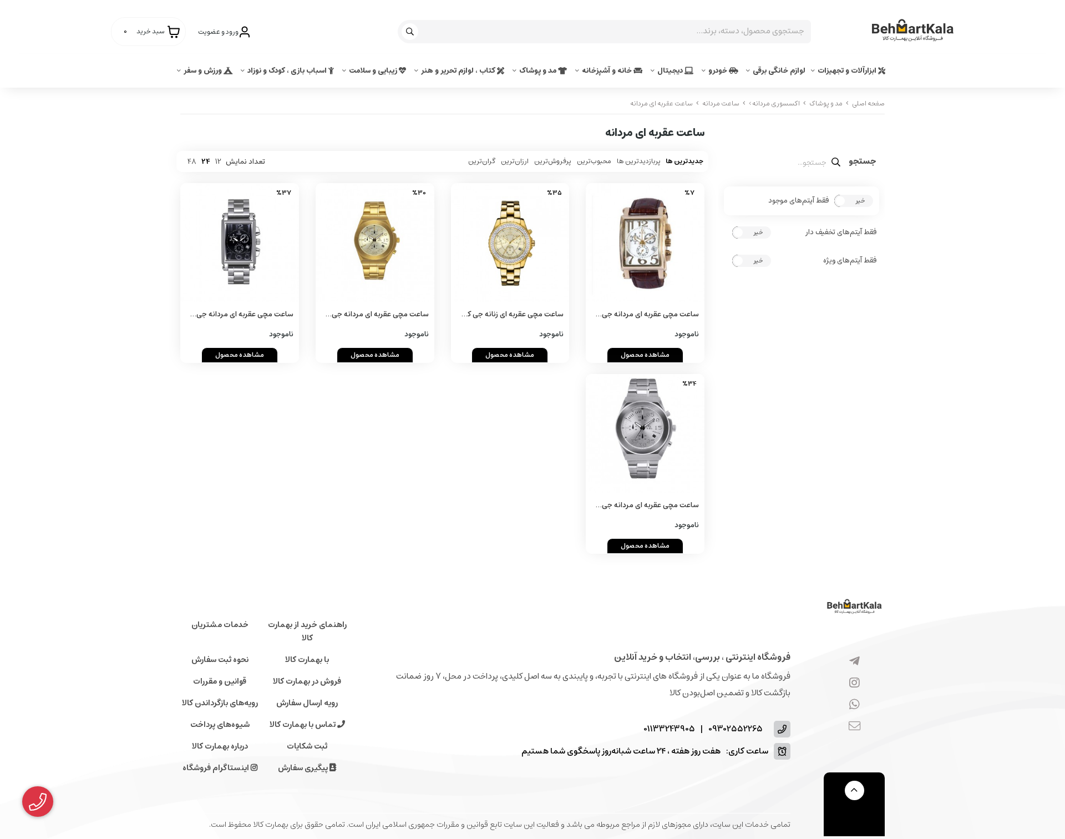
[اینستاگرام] (854, 683)
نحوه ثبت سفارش (219, 659)
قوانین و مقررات (219, 681)
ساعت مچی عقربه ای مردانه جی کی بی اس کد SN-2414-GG (380, 315)
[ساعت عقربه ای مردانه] (854, 607)
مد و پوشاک (538, 70)
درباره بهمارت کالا (220, 746)
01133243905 (669, 729)
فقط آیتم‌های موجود (798, 201)
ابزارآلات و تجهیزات (848, 70)
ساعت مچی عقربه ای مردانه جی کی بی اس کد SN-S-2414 (650, 506)
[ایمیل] (854, 727)
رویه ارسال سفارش (307, 703)
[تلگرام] (854, 662)
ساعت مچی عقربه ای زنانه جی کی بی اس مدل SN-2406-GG (513, 315)
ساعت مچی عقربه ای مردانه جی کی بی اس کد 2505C (650, 315)
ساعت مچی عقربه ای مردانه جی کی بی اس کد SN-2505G (244, 315)
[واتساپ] (854, 705)
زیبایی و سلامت (374, 70)
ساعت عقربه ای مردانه (661, 103)
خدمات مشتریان (219, 624)
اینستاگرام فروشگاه (216, 768)
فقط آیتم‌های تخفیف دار (840, 232)
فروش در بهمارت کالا (307, 681)
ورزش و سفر (204, 70)
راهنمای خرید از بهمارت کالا (307, 631)
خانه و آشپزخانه (607, 70)
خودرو (718, 70)
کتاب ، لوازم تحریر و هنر (459, 70)
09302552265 (735, 729)
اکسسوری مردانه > (774, 103)
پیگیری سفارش (303, 768)
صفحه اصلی (868, 103)
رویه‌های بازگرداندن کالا (220, 703)
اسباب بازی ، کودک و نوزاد (287, 70)
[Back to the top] (854, 790)
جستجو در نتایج (862, 162)
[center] (411, 31)
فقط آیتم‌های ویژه (849, 261)
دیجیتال (670, 70)
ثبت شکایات (307, 746)
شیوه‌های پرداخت (220, 724)
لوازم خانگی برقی (779, 70)
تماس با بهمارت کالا (303, 724)
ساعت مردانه (720, 103)
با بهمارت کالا (307, 659)
